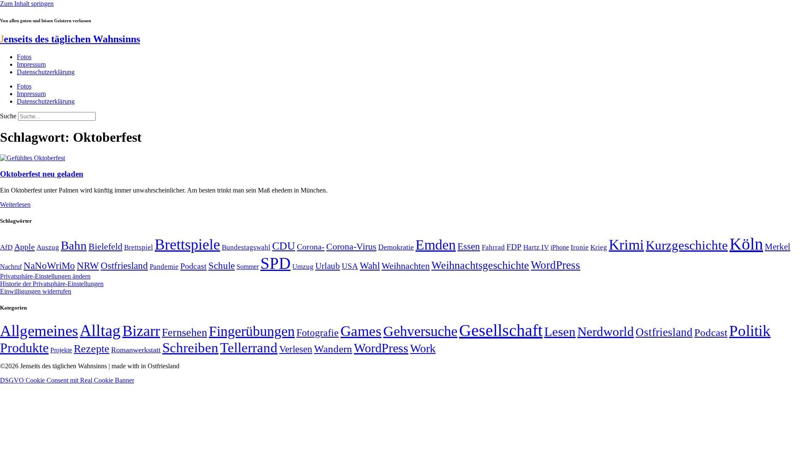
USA (350, 266)
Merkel (777, 246)
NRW (88, 265)
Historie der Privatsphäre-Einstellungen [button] (52, 283)
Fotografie (317, 332)
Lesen (560, 331)
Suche (8, 116)
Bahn (74, 245)
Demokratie (396, 247)
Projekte (61, 350)
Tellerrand (249, 347)
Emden (435, 245)
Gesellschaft (501, 330)
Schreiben (190, 347)
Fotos (24, 56)
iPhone (560, 247)
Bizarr (141, 331)
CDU (283, 246)
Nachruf (11, 266)
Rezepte (91, 349)
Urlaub (327, 266)
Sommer (247, 267)
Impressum (31, 64)
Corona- (311, 246)
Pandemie (164, 267)
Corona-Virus (351, 246)
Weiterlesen (15, 204)
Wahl (370, 265)
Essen (468, 246)
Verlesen (295, 349)
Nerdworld (605, 331)
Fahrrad (493, 247)
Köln (746, 243)
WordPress (555, 265)
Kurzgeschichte (687, 245)
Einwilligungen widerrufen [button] (35, 291)
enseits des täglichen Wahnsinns (70, 39)
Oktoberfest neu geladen (41, 173)
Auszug (47, 247)
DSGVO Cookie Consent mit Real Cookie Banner (67, 380)
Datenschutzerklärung (46, 72)
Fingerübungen (252, 331)
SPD (275, 263)
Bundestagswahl (246, 247)
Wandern (333, 348)
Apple (24, 246)
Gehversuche (420, 331)
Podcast (193, 266)
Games (361, 331)
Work (423, 348)
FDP (514, 246)
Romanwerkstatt (136, 350)
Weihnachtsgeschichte (480, 265)
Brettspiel (138, 247)
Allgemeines (39, 330)
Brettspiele (187, 244)
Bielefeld (105, 246)
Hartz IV (536, 247)
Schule (221, 265)
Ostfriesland (124, 265)
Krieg (598, 247)
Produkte (24, 347)
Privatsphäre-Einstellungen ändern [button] (45, 276)
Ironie (580, 247)
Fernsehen (184, 332)
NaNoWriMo (49, 265)
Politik (750, 330)
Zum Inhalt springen (27, 3)
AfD (6, 247)
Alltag (100, 330)
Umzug (303, 267)
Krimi (626, 245)
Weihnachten (406, 265)
